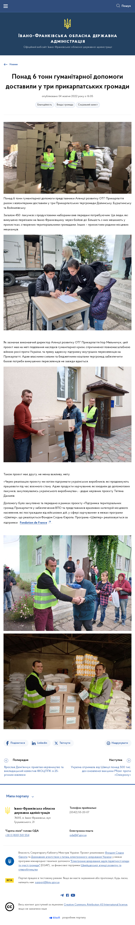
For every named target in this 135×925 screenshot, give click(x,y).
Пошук (126, 6)
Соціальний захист (88, 105)
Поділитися (18, 743)
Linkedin (42, 743)
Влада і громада (65, 105)
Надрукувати (120, 743)
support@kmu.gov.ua (47, 882)
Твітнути (64, 743)
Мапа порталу (17, 796)
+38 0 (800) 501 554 (17, 835)
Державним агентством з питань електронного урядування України (71, 857)
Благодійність (44, 105)
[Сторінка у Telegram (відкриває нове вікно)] (62, 895)
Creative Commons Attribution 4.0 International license (95, 904)
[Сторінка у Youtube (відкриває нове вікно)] (73, 895)
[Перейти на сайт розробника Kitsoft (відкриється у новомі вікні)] (55, 917)
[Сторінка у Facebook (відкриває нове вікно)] (67, 895)
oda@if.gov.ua (78, 835)
